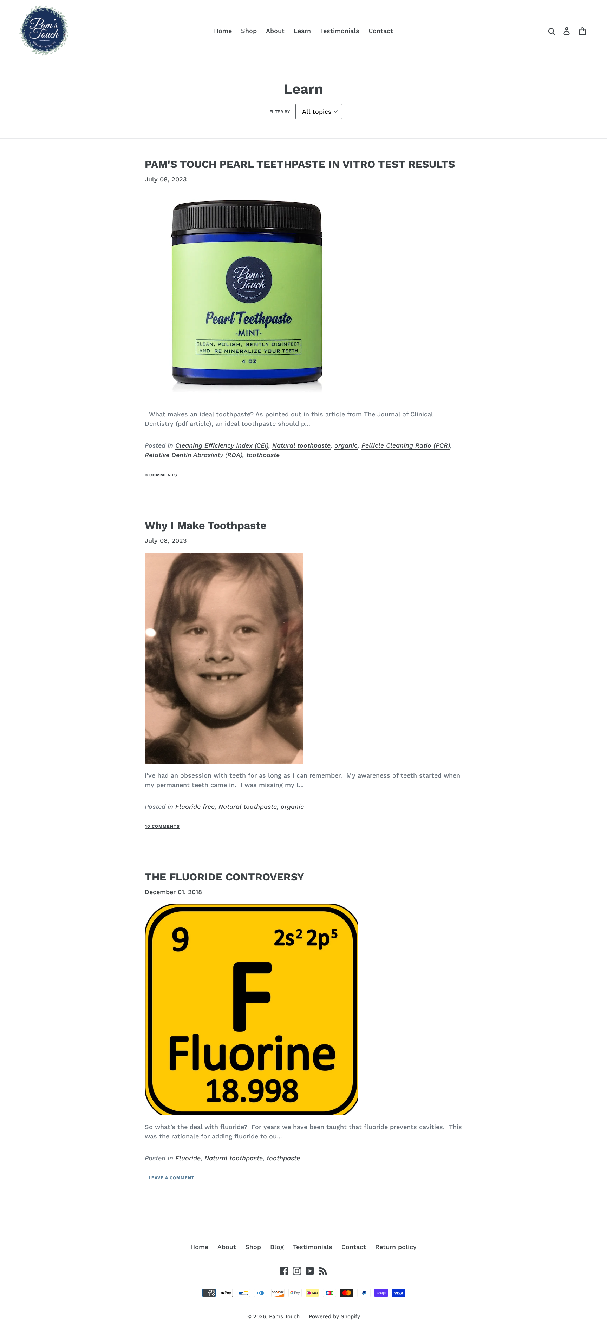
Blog (277, 1246)
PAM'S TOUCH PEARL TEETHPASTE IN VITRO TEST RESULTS (300, 164)
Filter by (279, 111)
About (275, 30)
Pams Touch (284, 1316)
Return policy (396, 1246)
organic (346, 445)
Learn (302, 30)
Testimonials (339, 30)
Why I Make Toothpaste (205, 525)
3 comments (161, 475)
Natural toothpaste (301, 445)
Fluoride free (195, 806)
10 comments (162, 826)
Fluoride (188, 1158)
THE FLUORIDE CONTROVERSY (224, 877)
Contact (380, 30)
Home (223, 30)
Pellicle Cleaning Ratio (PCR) (405, 445)
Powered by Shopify (334, 1316)
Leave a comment (171, 1177)
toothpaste (263, 454)
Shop (249, 30)
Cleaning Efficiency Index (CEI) (221, 445)
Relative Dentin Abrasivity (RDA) (193, 454)
